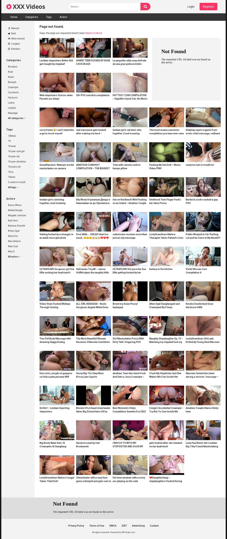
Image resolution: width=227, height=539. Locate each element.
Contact (154, 525)
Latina (11, 102)
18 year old (13, 156)
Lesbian (12, 108)
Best (13, 33)
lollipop (12, 135)
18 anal (12, 146)
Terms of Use (96, 525)
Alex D (11, 251)
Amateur (12, 66)
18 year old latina (17, 161)
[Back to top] (215, 529)
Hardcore (13, 97)
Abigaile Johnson (17, 215)
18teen (11, 177)
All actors (13, 256)
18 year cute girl (16, 151)
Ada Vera (13, 220)
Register (208, 6)
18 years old (14, 166)
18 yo (11, 172)
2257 (124, 525)
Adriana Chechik (16, 225)
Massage (13, 113)
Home (13, 17)
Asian (11, 77)
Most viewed (18, 38)
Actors (63, 17)
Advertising (138, 525)
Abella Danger (15, 210)
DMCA (112, 525)
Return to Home (94, 33)
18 (9, 141)
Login (191, 6)
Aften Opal (13, 231)
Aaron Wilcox (15, 205)
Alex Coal (13, 246)
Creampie (13, 87)
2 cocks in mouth (17, 182)
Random (15, 49)
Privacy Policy (76, 525)
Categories (31, 17)
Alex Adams (14, 241)
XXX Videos (28, 6)
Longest (15, 43)
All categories (16, 118)
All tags (12, 187)
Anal (10, 71)
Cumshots (13, 92)
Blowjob (12, 82)
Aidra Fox (13, 236)
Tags (49, 17)
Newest (15, 28)
